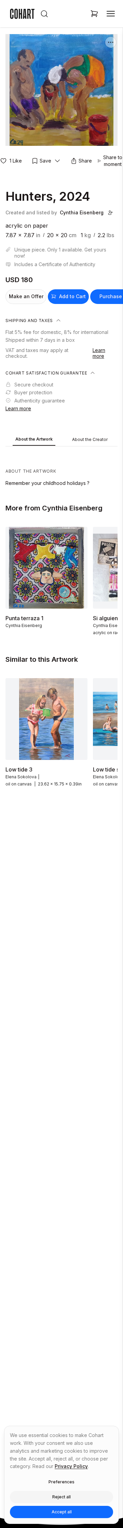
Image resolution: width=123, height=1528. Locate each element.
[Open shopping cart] (94, 13)
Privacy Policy (71, 1466)
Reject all (61, 1496)
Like (16, 161)
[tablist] (61, 439)
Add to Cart (72, 296)
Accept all (62, 1511)
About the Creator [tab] (90, 439)
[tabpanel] (61, 468)
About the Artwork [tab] (34, 439)
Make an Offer (26, 296)
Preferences (61, 1481)
